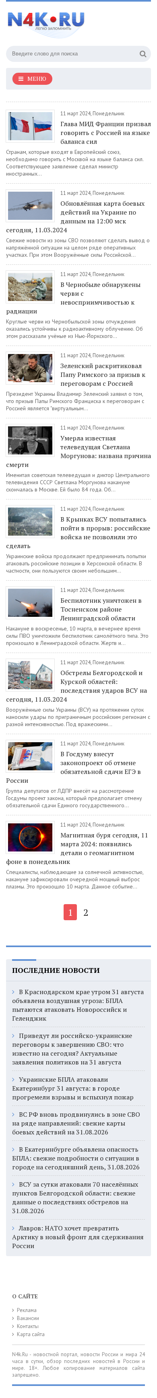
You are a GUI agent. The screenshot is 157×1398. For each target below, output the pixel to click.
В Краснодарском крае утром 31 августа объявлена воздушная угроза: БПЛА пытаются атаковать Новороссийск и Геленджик (78, 1005)
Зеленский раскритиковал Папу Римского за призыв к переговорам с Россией (102, 374)
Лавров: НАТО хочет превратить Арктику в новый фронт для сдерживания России (78, 1237)
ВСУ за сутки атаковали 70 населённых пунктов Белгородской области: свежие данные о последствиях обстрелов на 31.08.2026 (75, 1197)
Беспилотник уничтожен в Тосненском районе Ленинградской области (101, 609)
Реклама (27, 1310)
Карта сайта (31, 1334)
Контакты (28, 1326)
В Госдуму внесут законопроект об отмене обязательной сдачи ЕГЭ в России (73, 767)
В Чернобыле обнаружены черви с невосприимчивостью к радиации (73, 297)
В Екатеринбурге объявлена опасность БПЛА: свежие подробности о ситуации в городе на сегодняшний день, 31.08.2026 (76, 1158)
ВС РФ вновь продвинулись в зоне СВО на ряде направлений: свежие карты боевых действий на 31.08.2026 (76, 1123)
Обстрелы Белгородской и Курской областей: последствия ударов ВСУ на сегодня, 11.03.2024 (76, 686)
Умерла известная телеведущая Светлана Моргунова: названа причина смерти (78, 451)
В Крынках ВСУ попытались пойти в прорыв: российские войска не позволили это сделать (78, 532)
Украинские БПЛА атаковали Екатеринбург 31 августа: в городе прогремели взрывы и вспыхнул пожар (73, 1088)
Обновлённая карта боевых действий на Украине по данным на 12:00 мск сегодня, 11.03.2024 (75, 216)
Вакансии (28, 1318)
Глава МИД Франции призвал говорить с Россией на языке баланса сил (105, 132)
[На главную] (66, 22)
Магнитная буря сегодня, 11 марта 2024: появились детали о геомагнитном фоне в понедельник (77, 848)
